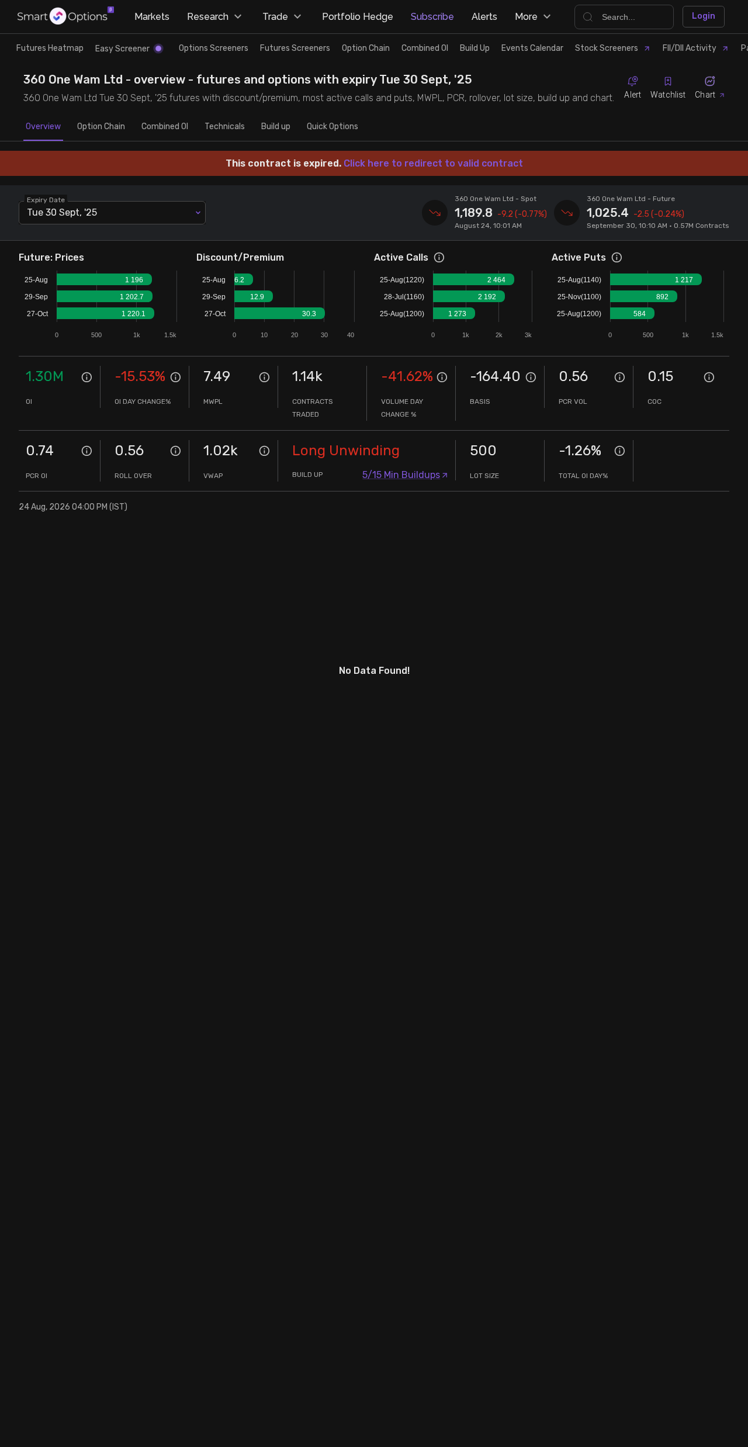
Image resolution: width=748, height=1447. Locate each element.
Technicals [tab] (225, 126)
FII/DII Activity (689, 48)
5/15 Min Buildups (401, 474)
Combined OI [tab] (164, 126)
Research (207, 16)
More (526, 16)
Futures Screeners (295, 48)
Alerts (484, 16)
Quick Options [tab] (332, 126)
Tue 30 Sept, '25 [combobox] (62, 212)
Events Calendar (532, 48)
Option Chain (366, 48)
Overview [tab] (43, 126)
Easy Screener (122, 49)
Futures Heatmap (50, 48)
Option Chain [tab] (101, 126)
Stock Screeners (606, 48)
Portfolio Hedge (357, 16)
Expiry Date (46, 199)
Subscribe (432, 16)
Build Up (475, 48)
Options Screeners (213, 48)
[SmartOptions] (66, 16)
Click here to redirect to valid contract (433, 163)
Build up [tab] (275, 126)
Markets (151, 16)
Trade (275, 16)
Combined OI (424, 48)
